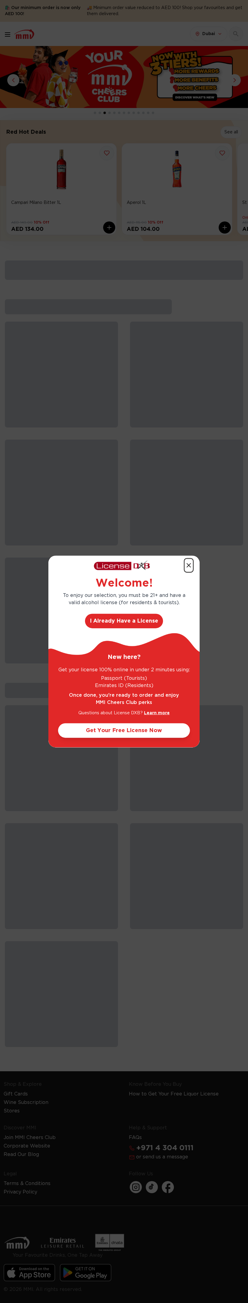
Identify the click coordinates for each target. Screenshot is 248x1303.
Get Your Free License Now (124, 730)
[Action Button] (188, 565)
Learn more (157, 713)
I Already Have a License (124, 621)
